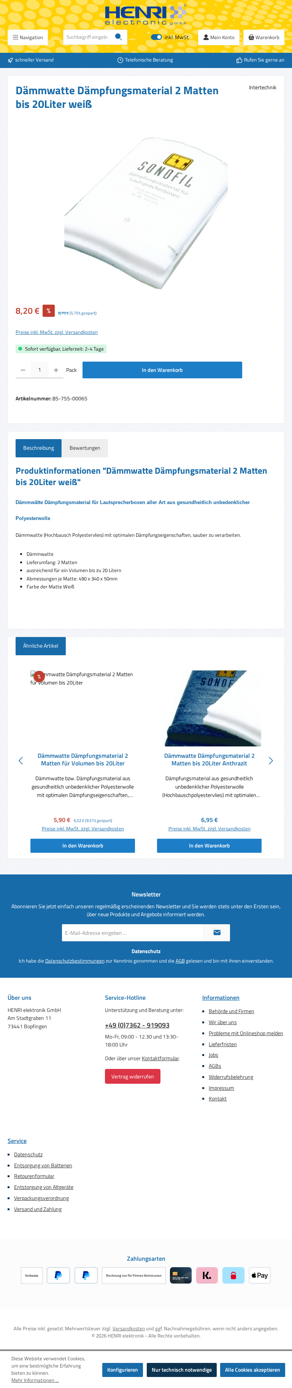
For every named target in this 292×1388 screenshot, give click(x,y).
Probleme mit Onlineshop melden (246, 1033)
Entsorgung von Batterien (43, 1165)
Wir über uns (223, 1022)
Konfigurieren (122, 1370)
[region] (146, 213)
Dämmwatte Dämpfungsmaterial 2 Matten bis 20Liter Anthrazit (209, 759)
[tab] (39, 448)
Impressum (221, 1088)
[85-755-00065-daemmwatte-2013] (146, 213)
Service (17, 1140)
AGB (180, 961)
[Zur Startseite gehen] (146, 15)
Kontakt (218, 1098)
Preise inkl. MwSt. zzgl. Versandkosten (57, 332)
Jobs (213, 1055)
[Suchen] (118, 37)
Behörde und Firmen (231, 1011)
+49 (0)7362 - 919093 (137, 1025)
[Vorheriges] (21, 760)
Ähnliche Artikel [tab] (40, 646)
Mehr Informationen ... (35, 1380)
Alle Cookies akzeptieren (252, 1370)
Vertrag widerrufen (132, 1076)
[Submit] (216, 932)
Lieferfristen (223, 1044)
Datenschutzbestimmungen (75, 961)
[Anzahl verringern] (23, 370)
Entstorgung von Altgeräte (43, 1187)
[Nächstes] (270, 760)
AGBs (215, 1066)
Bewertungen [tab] (85, 448)
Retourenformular (34, 1176)
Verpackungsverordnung (41, 1198)
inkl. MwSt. (170, 37)
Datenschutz (28, 1154)
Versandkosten (129, 1328)
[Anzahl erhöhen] (56, 370)
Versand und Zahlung (38, 1209)
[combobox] (87, 37)
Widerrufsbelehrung (231, 1077)
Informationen (221, 997)
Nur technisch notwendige (182, 1370)
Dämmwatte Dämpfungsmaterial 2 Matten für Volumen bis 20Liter (83, 759)
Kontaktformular (160, 1058)
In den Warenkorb (162, 370)
